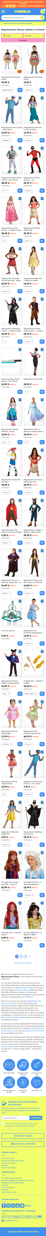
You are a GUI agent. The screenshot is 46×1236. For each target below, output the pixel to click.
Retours (5, 1165)
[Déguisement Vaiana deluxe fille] (34, 210)
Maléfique (29, 997)
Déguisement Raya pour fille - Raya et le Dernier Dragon (33, 581)
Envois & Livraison (9, 1163)
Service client (24, 1136)
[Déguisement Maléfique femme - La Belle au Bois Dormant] (11, 311)
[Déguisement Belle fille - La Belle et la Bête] (34, 260)
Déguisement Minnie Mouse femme (9, 783)
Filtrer (9, 36)
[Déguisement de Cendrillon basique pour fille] (34, 613)
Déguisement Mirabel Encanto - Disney (9, 430)
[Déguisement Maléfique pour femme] (34, 814)
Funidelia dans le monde (12, 1178)
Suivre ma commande (24, 1144)
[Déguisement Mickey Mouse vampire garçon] (11, 663)
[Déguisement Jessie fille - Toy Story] (11, 462)
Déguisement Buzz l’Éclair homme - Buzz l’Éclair (11, 179)
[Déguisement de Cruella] (34, 361)
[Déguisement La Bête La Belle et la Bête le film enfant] (34, 512)
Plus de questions (9, 1168)
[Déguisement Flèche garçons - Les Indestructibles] (34, 160)
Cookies (5, 1185)
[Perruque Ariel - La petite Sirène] (11, 915)
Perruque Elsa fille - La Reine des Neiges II (32, 883)
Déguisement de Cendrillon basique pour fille (33, 632)
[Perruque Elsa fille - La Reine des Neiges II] (34, 864)
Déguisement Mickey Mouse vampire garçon (10, 682)
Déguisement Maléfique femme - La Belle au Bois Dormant (11, 330)
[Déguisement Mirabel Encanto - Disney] (11, 411)
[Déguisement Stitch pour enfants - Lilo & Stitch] (34, 764)
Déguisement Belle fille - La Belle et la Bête (33, 279)
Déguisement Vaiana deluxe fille (32, 229)
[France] (4, 1205)
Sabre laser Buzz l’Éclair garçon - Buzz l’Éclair (10, 380)
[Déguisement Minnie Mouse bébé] (11, 713)
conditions (9, 1126)
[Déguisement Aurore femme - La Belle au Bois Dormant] (11, 210)
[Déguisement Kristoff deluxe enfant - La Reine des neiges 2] (34, 311)
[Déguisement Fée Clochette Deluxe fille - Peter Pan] (34, 713)
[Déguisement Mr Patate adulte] (11, 59)
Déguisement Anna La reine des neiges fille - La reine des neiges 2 (11, 581)
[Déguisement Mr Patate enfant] (34, 59)
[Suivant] (29, 956)
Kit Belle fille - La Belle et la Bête (33, 682)
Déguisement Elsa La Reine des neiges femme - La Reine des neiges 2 (34, 430)
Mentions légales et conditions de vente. (18, 1180)
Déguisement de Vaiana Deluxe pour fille (33, 481)
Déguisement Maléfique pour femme (33, 833)
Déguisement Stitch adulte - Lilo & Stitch (11, 128)
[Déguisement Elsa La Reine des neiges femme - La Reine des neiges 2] (34, 411)
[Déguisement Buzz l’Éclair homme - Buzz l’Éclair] (11, 160)
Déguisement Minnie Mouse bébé (9, 732)
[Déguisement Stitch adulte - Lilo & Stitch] (11, 110)
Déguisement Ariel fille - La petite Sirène (33, 128)
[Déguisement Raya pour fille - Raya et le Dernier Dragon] (34, 562)
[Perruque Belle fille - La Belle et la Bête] (34, 915)
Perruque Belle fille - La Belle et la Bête (33, 933)
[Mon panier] (42, 11)
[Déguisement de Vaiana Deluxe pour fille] (34, 462)
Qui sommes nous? (9, 1192)
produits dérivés (7, 1046)
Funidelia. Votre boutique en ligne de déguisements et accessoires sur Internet (23, 11)
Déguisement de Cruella (33, 379)
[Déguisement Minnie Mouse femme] (11, 764)
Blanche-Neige (21, 990)
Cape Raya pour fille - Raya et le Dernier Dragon (11, 531)
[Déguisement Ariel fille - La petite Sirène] (34, 110)
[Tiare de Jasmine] (11, 613)
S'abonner (36, 1118)
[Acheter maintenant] (19, 90)
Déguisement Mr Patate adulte (10, 78)
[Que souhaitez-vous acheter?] (3, 11)
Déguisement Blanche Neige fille (10, 833)
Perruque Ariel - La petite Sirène (11, 933)
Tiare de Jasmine (8, 631)
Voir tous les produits (23, 963)
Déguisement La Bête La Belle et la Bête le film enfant (33, 531)
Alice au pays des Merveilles (12, 1017)
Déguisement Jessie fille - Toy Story (11, 481)
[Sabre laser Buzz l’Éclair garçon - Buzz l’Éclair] (11, 361)
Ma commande (8, 1158)
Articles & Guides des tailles (13, 1160)
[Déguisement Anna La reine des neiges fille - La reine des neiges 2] (11, 562)
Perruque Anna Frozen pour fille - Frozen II (10, 883)
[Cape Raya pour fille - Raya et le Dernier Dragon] (11, 512)
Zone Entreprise (8, 1187)
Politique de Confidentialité (13, 1183)
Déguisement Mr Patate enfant (33, 78)
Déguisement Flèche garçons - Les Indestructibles (32, 179)
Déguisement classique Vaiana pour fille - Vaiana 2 (11, 279)
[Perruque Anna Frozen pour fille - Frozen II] (11, 864)
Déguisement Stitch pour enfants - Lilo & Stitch (33, 783)
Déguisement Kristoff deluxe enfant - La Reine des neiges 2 (33, 330)
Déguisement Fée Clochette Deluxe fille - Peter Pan (32, 732)
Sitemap (5, 1190)
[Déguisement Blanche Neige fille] (11, 814)
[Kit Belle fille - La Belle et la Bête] (34, 663)
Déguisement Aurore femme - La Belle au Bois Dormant (11, 229)
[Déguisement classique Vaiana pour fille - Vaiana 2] (11, 260)
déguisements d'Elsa (24, 987)
